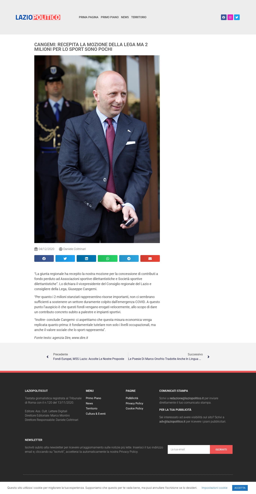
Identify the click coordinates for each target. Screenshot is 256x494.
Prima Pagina (88, 17)
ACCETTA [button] (240, 487)
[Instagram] (230, 17)
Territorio (138, 17)
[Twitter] (237, 17)
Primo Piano (110, 17)
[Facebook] (224, 17)
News (125, 17)
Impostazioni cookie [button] (215, 487)
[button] (44, 258)
